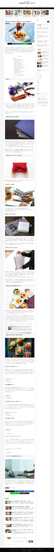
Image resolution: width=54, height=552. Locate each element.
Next (49, 13)
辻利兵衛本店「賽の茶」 (18, 72)
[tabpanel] (9, 13)
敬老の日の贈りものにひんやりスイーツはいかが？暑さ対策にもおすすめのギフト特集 (43, 36)
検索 (37, 20)
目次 (18, 56)
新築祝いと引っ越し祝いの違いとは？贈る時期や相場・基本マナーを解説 (43, 45)
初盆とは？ (15, 58)
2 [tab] (26, 18)
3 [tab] (27, 18)
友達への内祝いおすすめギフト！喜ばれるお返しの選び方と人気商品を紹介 (43, 28)
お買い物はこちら (9, 406)
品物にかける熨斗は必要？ (18, 63)
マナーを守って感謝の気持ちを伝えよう (19, 75)
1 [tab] (25, 18)
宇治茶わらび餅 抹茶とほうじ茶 (19, 68)
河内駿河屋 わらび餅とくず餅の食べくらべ (20, 71)
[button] (29, 44)
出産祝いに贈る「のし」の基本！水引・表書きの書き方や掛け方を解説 (43, 41)
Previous (4, 13)
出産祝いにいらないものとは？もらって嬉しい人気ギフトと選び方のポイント (43, 32)
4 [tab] (28, 18)
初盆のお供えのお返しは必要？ (18, 59)
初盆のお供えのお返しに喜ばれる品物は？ (19, 67)
